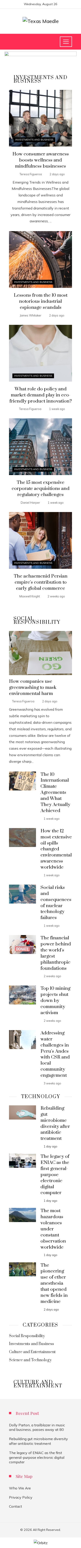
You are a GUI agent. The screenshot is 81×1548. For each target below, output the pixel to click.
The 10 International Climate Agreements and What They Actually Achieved (55, 793)
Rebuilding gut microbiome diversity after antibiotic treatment (55, 1123)
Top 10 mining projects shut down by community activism (55, 1001)
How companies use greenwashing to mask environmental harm (32, 687)
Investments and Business (34, 139)
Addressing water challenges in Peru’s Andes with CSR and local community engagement (55, 1054)
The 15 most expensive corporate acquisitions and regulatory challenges (41, 489)
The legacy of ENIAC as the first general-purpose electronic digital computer (54, 1175)
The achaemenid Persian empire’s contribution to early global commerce (41, 582)
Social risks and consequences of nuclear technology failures (55, 903)
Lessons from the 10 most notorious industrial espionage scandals (41, 301)
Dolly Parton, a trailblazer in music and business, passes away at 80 (37, 1427)
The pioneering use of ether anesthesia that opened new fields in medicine (54, 1283)
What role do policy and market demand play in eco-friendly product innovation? (40, 395)
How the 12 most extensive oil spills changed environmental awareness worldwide (56, 849)
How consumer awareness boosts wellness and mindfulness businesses (40, 160)
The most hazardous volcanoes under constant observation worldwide (53, 1229)
